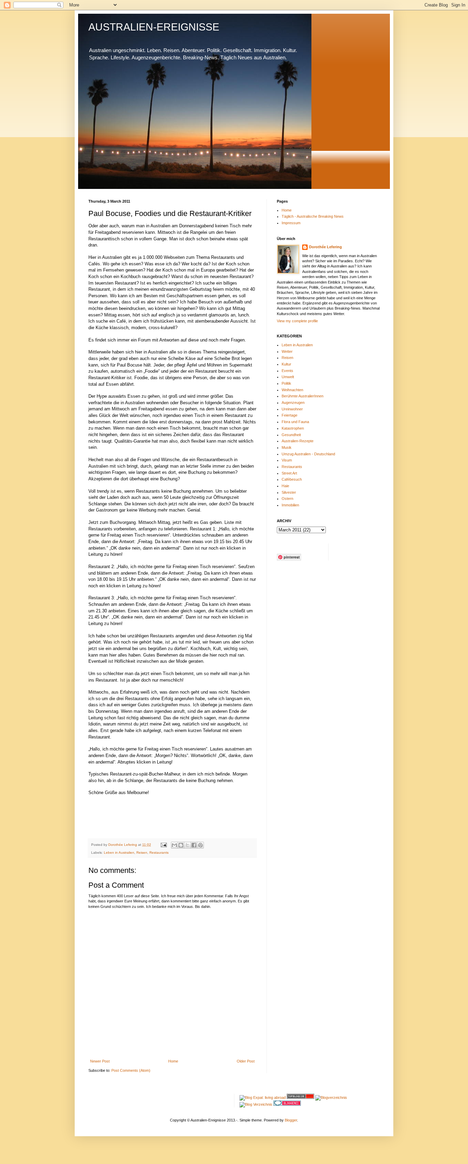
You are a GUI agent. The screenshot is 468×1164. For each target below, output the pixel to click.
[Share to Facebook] (193, 845)
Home (173, 1061)
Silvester (289, 492)
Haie (285, 486)
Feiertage (289, 415)
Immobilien (290, 505)
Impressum (291, 223)
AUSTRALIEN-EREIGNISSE (153, 27)
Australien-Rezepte (297, 441)
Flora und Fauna (295, 422)
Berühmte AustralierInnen (302, 396)
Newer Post (100, 1061)
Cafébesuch (292, 479)
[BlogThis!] (180, 845)
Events (287, 371)
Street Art (289, 473)
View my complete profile (297, 321)
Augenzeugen (293, 402)
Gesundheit (291, 435)
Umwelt (288, 377)
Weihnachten (292, 390)
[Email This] (174, 845)
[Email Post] (163, 845)
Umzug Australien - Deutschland (308, 454)
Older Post (246, 1061)
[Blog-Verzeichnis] (287, 1104)
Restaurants (159, 852)
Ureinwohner (292, 409)
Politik (286, 383)
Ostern (287, 498)
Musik (287, 447)
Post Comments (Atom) (130, 1070)
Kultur (286, 364)
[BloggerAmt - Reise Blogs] (331, 1097)
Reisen (141, 852)
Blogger (291, 1120)
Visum (287, 460)
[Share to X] (187, 845)
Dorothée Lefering (325, 247)
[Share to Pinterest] (200, 845)
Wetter (287, 351)
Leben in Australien (119, 852)
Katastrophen (293, 428)
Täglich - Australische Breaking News (313, 216)
